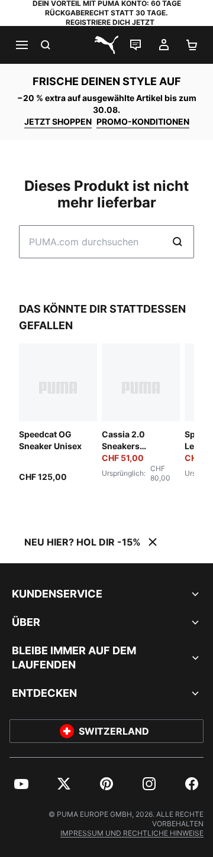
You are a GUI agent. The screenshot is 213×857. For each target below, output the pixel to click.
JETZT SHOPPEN (58, 121)
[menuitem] (21, 784)
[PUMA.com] (106, 45)
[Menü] (21, 45)
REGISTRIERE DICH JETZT (110, 22)
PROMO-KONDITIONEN (142, 121)
